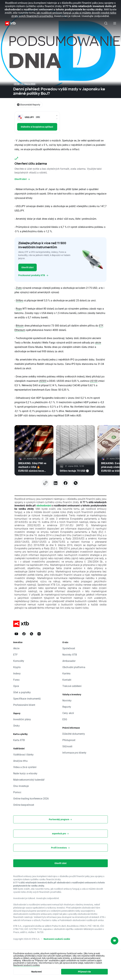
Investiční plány (22, 719)
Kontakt (66, 679)
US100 (94, 380)
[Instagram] (39, 634)
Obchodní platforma (73, 667)
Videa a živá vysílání (24, 767)
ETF (101, 325)
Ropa (19, 308)
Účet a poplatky (22, 692)
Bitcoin (20, 325)
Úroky (16, 725)
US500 (42, 380)
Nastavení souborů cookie (57, 938)
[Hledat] (106, 23)
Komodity (18, 660)
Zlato (19, 287)
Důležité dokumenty (73, 733)
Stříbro (19, 300)
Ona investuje (21, 786)
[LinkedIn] (55, 483)
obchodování (43, 505)
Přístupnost (68, 740)
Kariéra (66, 673)
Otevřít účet (27, 267)
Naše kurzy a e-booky (25, 773)
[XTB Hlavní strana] (9, 23)
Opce (16, 686)
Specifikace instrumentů (27, 698)
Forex (16, 679)
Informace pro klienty (74, 752)
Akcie (16, 648)
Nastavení (36, 971)
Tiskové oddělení (71, 686)
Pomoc (17, 792)
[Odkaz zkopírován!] (45, 483)
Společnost (68, 648)
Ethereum (19, 330)
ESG (64, 719)
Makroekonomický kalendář (29, 779)
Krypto (17, 667)
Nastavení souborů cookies (26, 965)
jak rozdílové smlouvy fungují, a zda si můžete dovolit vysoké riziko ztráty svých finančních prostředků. (63, 14)
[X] (75, 483)
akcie (98, 342)
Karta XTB (19, 740)
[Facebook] (65, 483)
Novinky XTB (69, 654)
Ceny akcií (68, 713)
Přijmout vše (84, 971)
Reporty (66, 706)
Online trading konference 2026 (31, 798)
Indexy (17, 673)
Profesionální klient (24, 704)
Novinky (67, 700)
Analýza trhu (20, 760)
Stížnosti (67, 746)
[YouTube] (16, 634)
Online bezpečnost (23, 804)
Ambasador (68, 660)
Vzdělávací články (23, 754)
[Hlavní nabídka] (114, 23)
